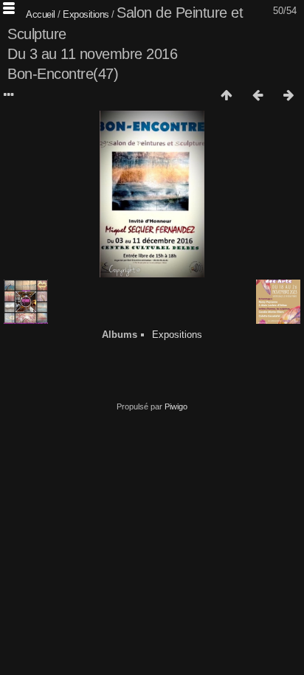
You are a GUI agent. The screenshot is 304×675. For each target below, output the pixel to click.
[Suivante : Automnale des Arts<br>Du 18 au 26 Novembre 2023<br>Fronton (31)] (288, 96)
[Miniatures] (226, 96)
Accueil (40, 14)
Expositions (86, 14)
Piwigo (176, 406)
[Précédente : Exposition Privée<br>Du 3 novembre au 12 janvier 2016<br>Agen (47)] (257, 96)
